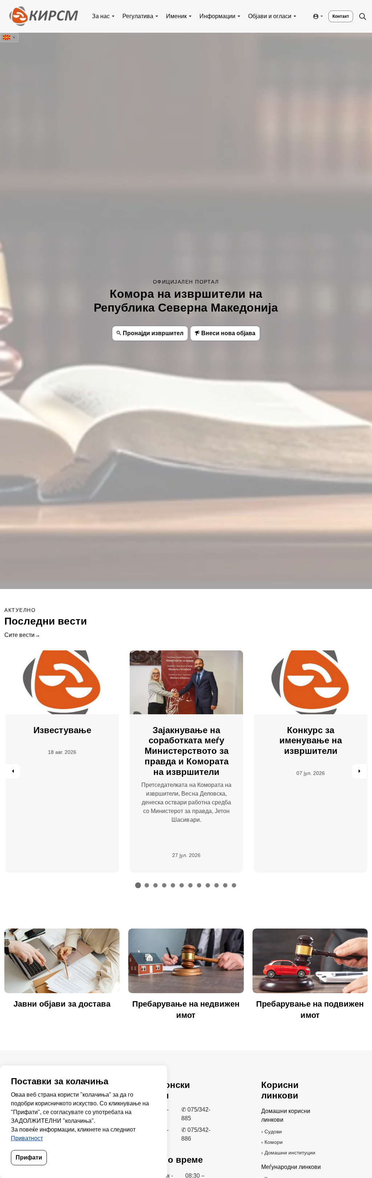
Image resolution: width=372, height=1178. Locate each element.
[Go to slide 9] (208, 885)
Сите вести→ (22, 635)
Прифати (29, 1157)
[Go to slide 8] (199, 885)
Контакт (340, 16)
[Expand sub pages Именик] (190, 16)
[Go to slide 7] (190, 885)
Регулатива (137, 16)
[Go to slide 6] (181, 885)
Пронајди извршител (153, 333)
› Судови (271, 1131)
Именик (176, 16)
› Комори (272, 1142)
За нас (101, 16)
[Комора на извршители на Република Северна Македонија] (43, 16)
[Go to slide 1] (138, 885)
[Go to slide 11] (225, 885)
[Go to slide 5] (173, 885)
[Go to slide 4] (164, 885)
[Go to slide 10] (216, 885)
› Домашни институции (288, 1152)
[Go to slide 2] (147, 885)
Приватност (27, 1138)
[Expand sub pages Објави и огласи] (295, 16)
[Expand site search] (363, 16)
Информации (217, 16)
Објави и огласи (269, 16)
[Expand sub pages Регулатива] (157, 16)
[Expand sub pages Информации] (239, 16)
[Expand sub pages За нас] (113, 16)
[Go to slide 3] (155, 885)
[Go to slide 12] (234, 885)
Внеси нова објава (228, 333)
